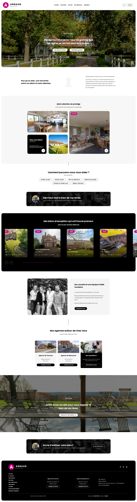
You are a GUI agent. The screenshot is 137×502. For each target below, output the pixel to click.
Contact (11, 486)
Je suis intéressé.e (98, 446)
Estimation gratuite (77, 50)
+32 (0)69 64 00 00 (46, 364)
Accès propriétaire (14, 488)
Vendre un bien (59, 179)
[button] (6, 262)
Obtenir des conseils (90, 179)
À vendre (56, 5)
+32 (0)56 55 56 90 (68, 364)
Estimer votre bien (78, 183)
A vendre (11, 475)
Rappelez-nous (80, 308)
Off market (63, 5)
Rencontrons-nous (91, 364)
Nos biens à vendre (60, 50)
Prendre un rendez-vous (61, 183)
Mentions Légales (14, 490)
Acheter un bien (45, 179)
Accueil (11, 473)
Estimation (86, 5)
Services (70, 5)
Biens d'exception (68, 33)
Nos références (78, 5)
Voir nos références (74, 179)
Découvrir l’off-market (67, 415)
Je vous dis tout (98, 198)
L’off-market (68, 398)
